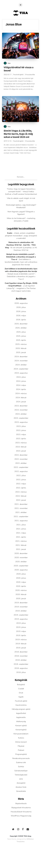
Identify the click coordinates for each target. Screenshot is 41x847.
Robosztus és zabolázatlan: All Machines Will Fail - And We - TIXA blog (20, 245)
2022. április (21, 488)
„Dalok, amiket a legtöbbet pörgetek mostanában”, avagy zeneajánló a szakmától (21, 235)
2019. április (21, 635)
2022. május (21, 484)
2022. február (21, 496)
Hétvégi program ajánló (21, 709)
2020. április (21, 586)
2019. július (21, 623)
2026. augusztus (21, 303)
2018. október (21, 660)
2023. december (21, 406)
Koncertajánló (21, 729)
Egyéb (21, 697)
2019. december (21, 602)
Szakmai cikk (21, 762)
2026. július (21, 307)
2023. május (21, 434)
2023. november (21, 410)
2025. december (21, 324)
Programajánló (21, 754)
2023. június (21, 430)
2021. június (21, 529)
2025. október (21, 328)
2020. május (21, 582)
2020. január (21, 598)
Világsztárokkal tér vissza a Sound (18, 69)
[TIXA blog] (20, 19)
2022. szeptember (21, 467)
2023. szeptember (21, 418)
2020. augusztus (21, 570)
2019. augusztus (21, 619)
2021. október (21, 512)
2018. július (21, 672)
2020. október (21, 561)
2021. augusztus (21, 520)
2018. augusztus (21, 668)
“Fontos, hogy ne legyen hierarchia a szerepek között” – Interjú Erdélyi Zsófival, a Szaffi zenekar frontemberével (21, 191)
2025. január (21, 352)
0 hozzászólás (30, 74)
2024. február (21, 397)
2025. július (21, 332)
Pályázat (21, 746)
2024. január (21, 402)
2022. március (21, 492)
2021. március (21, 541)
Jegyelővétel (21, 713)
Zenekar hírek (21, 787)
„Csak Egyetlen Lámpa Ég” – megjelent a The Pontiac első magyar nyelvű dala (21, 288)
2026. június (21, 311)
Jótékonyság (21, 721)
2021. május (21, 533)
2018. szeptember (21, 664)
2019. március (21, 639)
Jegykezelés (21, 717)
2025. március (21, 344)
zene (21, 779)
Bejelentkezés (21, 803)
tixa (9, 63)
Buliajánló (21, 684)
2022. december (21, 455)
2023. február (21, 447)
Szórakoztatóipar (21, 771)
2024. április (21, 389)
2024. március (21, 393)
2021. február (21, 545)
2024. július (21, 377)
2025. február (21, 348)
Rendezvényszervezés (21, 758)
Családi (21, 688)
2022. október (21, 463)
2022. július (21, 475)
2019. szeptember (21, 615)
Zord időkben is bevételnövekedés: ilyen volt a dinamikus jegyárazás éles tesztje (21, 262)
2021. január (21, 549)
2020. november (21, 557)
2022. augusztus (21, 471)
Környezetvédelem (21, 734)
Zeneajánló (21, 783)
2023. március (21, 443)
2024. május (21, 385)
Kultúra (21, 738)
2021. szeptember (21, 516)
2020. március (21, 590)
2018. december (21, 652)
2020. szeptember (21, 566)
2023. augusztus (21, 422)
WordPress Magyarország (21, 816)
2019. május (21, 631)
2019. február (21, 643)
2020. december (21, 553)
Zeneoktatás (21, 791)
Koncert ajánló (21, 725)
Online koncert (21, 742)
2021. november (21, 508)
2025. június (21, 336)
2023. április (21, 438)
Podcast (21, 750)
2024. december (21, 356)
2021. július (21, 525)
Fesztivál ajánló (18, 74)
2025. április (21, 340)
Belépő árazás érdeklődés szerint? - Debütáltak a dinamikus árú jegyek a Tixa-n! (21, 257)
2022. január (21, 500)
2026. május (21, 315)
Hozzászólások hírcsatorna (21, 812)
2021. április (21, 537)
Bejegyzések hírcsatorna (21, 807)
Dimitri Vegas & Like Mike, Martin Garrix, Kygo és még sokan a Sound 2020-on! (18, 134)
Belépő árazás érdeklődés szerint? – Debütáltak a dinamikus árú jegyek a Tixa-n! (21, 276)
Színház (21, 766)
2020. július (21, 574)
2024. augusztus (21, 373)
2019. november (21, 607)
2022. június (21, 479)
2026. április (21, 319)
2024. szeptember (21, 369)
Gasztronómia (21, 705)
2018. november (21, 656)
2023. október (21, 414)
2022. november (21, 459)
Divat (21, 693)
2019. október (21, 611)
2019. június (21, 627)
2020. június (21, 578)
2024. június (21, 381)
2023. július (21, 426)
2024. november (21, 361)
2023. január (21, 451)
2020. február (21, 594)
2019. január (21, 648)
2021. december (21, 504)
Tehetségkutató (21, 775)
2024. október (21, 365)
